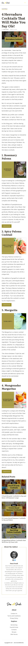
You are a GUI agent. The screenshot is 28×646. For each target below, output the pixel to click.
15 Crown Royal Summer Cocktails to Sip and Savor (14, 519)
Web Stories (14, 634)
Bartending (14, 625)
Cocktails (4, 8)
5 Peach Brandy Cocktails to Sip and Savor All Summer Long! (14, 497)
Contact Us (14, 613)
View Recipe (6, 226)
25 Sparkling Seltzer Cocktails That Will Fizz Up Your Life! (14, 541)
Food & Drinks (14, 627)
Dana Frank (6, 29)
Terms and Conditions (14, 616)
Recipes (14, 632)
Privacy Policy (14, 618)
